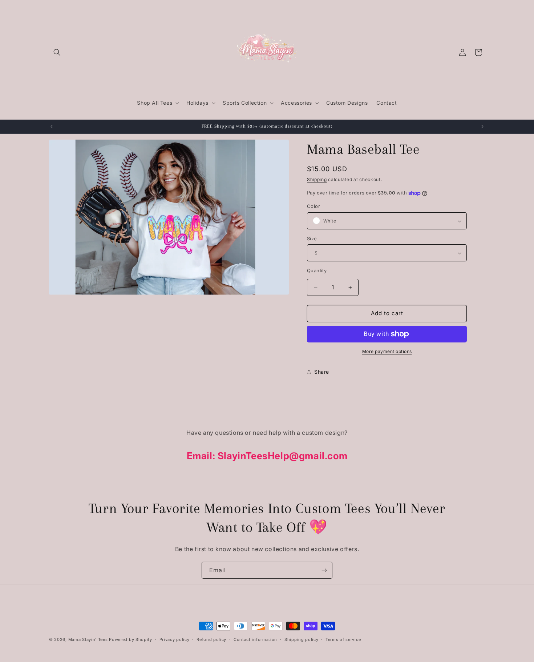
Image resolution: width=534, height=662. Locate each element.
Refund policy (211, 639)
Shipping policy (301, 639)
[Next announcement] (482, 126)
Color (313, 206)
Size (312, 238)
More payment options (387, 351)
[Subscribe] (324, 570)
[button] (57, 52)
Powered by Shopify (130, 639)
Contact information (255, 639)
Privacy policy (174, 639)
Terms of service (343, 639)
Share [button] (321, 372)
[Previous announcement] (52, 126)
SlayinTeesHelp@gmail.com (282, 455)
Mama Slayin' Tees (88, 639)
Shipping (317, 179)
